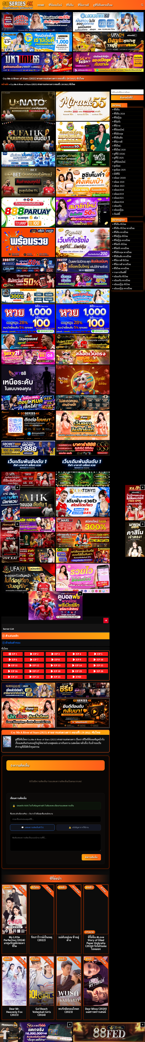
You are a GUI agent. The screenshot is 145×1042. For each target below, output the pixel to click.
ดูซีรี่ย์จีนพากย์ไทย (102, 5)
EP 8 (57, 659)
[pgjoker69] (83, 540)
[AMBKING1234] (83, 136)
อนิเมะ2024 (119, 202)
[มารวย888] (135, 539)
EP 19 (78, 671)
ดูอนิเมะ (117, 165)
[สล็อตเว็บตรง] (83, 357)
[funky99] (83, 280)
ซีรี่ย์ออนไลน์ (55, 5)
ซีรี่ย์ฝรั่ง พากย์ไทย (121, 248)
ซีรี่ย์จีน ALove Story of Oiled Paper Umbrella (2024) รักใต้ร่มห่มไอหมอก (95, 943)
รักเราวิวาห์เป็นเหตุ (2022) (41, 938)
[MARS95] (83, 524)
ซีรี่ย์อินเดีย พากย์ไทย (122, 256)
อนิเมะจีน (118, 206)
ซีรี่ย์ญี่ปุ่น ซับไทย (121, 236)
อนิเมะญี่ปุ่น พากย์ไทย (123, 288)
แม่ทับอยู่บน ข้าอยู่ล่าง (68, 938)
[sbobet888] (28, 448)
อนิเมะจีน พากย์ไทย (122, 280)
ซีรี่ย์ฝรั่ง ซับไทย (120, 244)
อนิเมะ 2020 (119, 182)
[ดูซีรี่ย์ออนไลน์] (83, 690)
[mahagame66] (36, 62)
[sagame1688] (28, 690)
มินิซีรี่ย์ (117, 174)
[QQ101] (83, 555)
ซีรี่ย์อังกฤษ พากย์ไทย (123, 252)
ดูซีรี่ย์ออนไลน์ (119, 162)
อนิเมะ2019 (119, 194)
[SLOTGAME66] (135, 502)
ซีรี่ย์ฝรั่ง (117, 121)
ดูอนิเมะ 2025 (120, 169)
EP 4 (78, 654)
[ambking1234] (83, 296)
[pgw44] (83, 479)
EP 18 (56, 671)
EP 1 (14, 654)
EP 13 (56, 665)
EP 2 (35, 654)
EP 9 (78, 659)
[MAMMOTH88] (28, 296)
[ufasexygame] (28, 524)
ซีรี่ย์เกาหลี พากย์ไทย (122, 264)
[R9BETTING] (28, 280)
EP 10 (99, 659)
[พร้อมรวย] (28, 242)
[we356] (83, 159)
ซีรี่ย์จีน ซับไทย (120, 224)
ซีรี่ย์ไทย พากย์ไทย (121, 268)
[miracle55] (83, 106)
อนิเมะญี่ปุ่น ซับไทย (122, 284)
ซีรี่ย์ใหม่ (117, 145)
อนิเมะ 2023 (119, 186)
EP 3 (57, 654)
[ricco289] (83, 242)
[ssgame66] (36, 1032)
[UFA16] (28, 502)
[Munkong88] (83, 425)
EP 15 (99, 665)
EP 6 (14, 659)
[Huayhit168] (36, 42)
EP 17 (35, 671)
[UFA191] (28, 578)
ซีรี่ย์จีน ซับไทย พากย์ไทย (124, 228)
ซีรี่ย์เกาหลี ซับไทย (121, 260)
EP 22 (35, 676)
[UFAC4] (108, 42)
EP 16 (14, 671)
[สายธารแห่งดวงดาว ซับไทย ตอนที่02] (106, 620)
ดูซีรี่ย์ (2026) (119, 153)
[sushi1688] (83, 182)
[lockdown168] (108, 22)
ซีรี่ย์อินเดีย (118, 137)
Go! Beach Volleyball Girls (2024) (41, 1011)
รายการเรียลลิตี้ (120, 272)
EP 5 (99, 654)
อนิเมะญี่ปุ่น (118, 210)
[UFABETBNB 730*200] (83, 341)
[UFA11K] (28, 136)
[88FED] (28, 555)
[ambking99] (83, 578)
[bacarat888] (83, 448)
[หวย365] (28, 318)
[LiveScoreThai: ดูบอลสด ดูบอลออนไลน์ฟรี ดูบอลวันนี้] (55, 605)
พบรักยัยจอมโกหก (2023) (68, 1010)
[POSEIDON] (28, 402)
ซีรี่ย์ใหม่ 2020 (120, 149)
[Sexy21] (28, 357)
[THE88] (83, 380)
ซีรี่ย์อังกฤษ (118, 133)
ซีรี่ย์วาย (117, 125)
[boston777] (36, 22)
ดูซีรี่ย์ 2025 (119, 157)
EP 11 (14, 665)
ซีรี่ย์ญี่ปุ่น (117, 117)
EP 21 (14, 676)
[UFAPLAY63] (28, 540)
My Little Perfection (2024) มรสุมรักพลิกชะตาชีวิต (14, 941)
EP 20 (99, 671)
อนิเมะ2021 (119, 198)
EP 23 (56, 676)
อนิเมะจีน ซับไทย (121, 276)
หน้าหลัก (4, 84)
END (78, 676)
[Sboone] (28, 463)
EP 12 (35, 665)
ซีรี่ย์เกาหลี (83, 5)
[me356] (28, 159)
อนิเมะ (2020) (120, 177)
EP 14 (78, 665)
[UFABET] (28, 182)
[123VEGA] (83, 402)
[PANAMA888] (10, 502)
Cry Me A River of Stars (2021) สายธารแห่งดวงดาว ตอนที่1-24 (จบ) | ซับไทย (43, 78)
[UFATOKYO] (83, 502)
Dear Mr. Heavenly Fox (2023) (14, 1011)
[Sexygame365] (108, 62)
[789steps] (28, 265)
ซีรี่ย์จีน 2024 (119, 113)
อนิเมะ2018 (119, 190)
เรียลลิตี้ (117, 214)
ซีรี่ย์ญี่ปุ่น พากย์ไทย (122, 240)
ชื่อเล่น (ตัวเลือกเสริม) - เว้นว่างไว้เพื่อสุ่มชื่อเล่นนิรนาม (31, 814)
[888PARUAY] (28, 212)
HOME (41, 5)
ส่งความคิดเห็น (91, 857)
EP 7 (35, 659)
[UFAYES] (28, 479)
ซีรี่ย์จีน (69, 5)
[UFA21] (28, 341)
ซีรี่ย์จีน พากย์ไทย (121, 232)
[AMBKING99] (83, 212)
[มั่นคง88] (28, 713)
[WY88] (28, 380)
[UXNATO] (28, 106)
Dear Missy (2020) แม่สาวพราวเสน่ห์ (96, 1010)
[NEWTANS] (10, 539)
